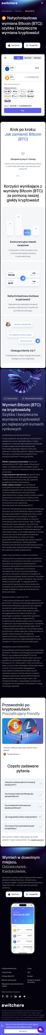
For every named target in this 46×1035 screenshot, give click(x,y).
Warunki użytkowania (9, 980)
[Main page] (9, 3)
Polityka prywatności (9, 968)
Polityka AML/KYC (8, 976)
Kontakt (30, 976)
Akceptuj (23, 1031)
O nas (29, 968)
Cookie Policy (6, 972)
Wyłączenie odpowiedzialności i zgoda (12, 985)
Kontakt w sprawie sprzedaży (33, 981)
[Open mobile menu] (42, 3)
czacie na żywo (37, 840)
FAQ (28, 972)
